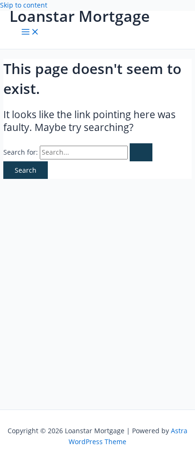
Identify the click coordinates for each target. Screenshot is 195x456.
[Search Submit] (141, 152)
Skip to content (23, 4)
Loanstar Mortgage (79, 16)
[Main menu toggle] (30, 32)
